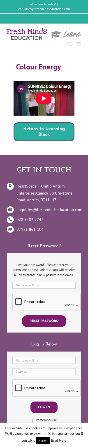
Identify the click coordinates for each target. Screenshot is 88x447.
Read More (58, 440)
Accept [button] (43, 441)
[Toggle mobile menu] (78, 43)
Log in (44, 407)
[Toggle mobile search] (69, 43)
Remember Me (46, 420)
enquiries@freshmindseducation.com (44, 9)
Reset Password (44, 321)
